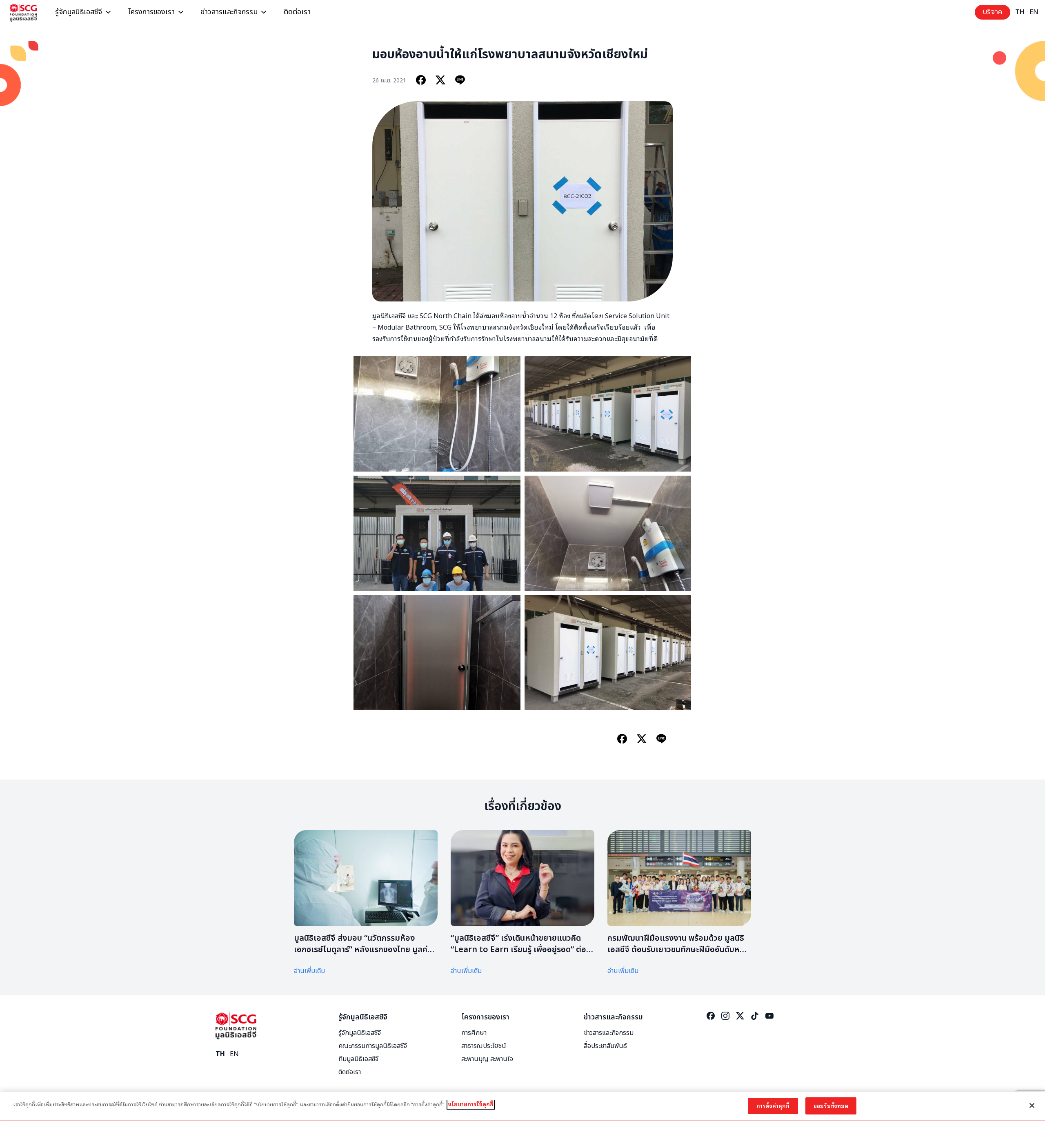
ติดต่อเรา (297, 12)
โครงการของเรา (151, 12)
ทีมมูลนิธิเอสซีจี (358, 1059)
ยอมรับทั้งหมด (831, 1105)
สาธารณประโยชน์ (483, 1046)
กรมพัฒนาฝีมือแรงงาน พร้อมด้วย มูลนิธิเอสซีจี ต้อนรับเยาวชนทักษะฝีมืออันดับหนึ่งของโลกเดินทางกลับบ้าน (678, 949)
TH (1020, 12)
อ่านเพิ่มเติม (309, 971)
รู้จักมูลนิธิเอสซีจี (78, 12)
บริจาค (992, 12)
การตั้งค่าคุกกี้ (772, 1105)
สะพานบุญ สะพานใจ (487, 1059)
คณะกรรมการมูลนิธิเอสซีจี (372, 1046)
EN (1033, 12)
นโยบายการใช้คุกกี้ (471, 1104)
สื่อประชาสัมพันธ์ (605, 1046)
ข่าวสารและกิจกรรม (229, 12)
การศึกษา (474, 1033)
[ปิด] (1032, 1105)
